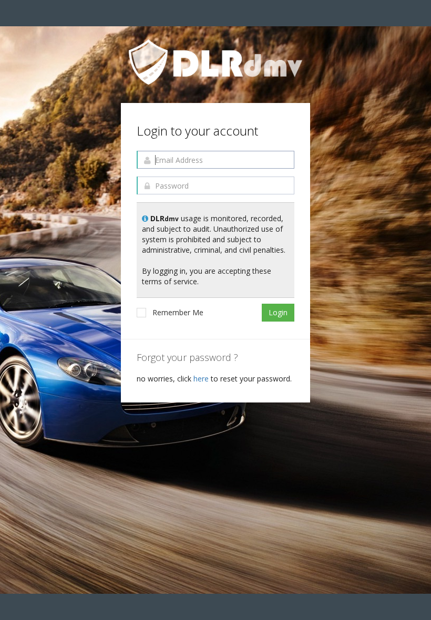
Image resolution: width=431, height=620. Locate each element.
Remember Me (177, 312)
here (202, 379)
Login (278, 312)
